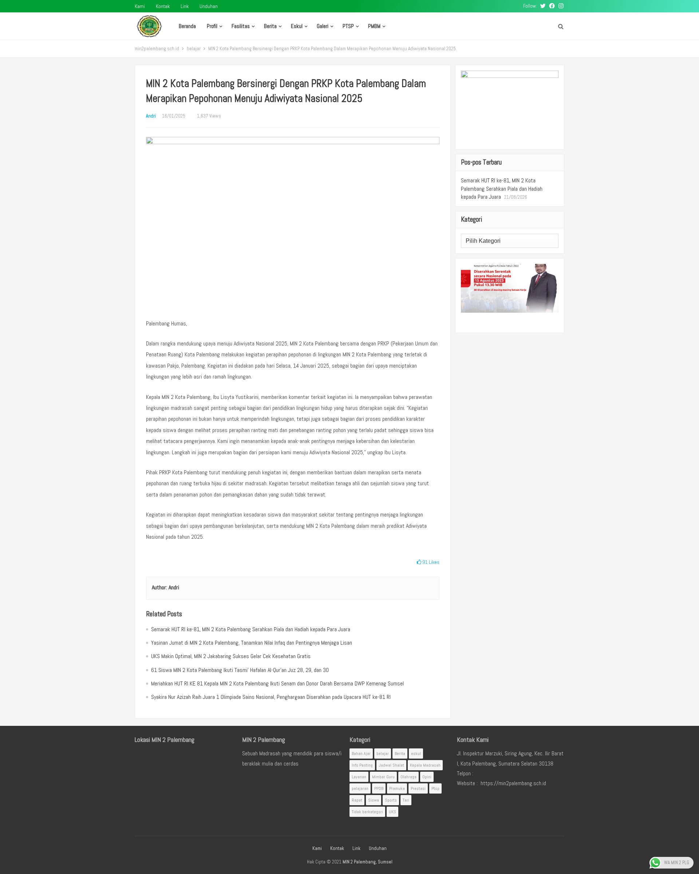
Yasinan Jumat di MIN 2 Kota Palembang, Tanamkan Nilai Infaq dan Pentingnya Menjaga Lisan (251, 642)
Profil (212, 26)
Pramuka (397, 788)
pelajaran (360, 788)
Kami (140, 6)
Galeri (322, 26)
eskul (416, 753)
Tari (406, 800)
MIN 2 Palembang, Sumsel (367, 862)
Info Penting (362, 765)
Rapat (357, 800)
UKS (392, 812)
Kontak (163, 6)
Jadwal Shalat (391, 765)
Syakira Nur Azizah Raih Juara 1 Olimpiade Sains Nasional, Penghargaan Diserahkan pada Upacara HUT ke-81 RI (271, 697)
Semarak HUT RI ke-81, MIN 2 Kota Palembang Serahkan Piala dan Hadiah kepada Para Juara (250, 629)
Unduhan (209, 6)
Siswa (373, 800)
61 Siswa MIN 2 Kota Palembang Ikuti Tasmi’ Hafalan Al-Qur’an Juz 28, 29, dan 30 (240, 670)
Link (185, 6)
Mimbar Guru (383, 777)
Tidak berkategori (367, 812)
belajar (194, 49)
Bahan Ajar (361, 753)
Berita (270, 26)
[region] (509, 295)
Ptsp (435, 788)
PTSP (348, 26)
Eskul (297, 26)
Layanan (359, 777)
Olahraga (408, 777)
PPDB (378, 788)
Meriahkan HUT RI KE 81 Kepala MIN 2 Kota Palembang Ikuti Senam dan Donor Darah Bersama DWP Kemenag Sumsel (277, 683)
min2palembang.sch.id (157, 49)
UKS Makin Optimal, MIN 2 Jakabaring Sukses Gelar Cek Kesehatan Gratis (231, 656)
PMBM (374, 26)
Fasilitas (241, 26)
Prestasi (418, 788)
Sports (391, 800)
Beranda (187, 26)
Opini (426, 777)
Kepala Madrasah (425, 765)
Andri (151, 116)
